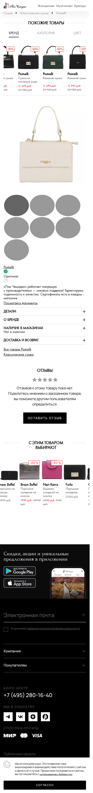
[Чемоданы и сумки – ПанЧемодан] (15, 5)
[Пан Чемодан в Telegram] (8, 716)
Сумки (8, 13)
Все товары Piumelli (17, 349)
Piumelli (61, 13)
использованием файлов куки (56, 774)
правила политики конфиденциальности (53, 628)
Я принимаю (45, 628)
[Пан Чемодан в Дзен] (32, 716)
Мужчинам (64, 6)
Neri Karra (51, 490)
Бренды (80, 6)
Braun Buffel (29, 490)
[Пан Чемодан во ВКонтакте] (20, 716)
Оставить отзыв (45, 418)
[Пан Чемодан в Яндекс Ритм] (45, 716)
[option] (28, 69)
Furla (72, 488)
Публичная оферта (19, 753)
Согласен (44, 785)
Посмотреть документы (20, 303)
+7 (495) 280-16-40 (28, 695)
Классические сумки (34, 13)
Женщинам (46, 6)
